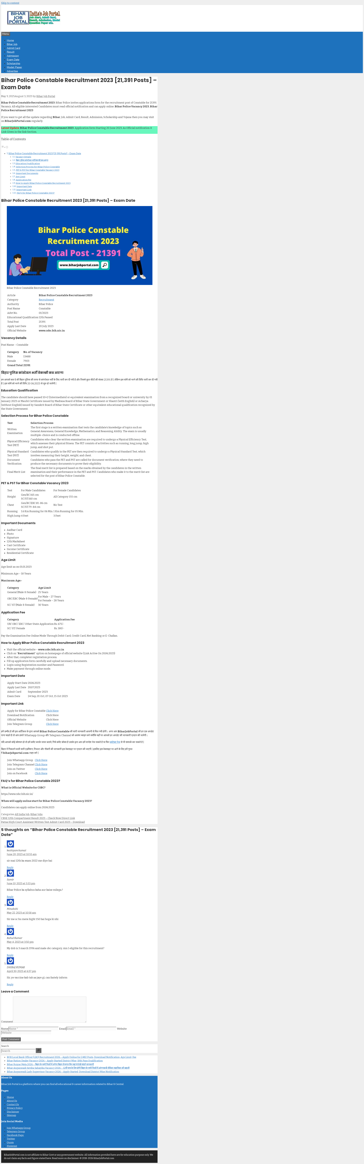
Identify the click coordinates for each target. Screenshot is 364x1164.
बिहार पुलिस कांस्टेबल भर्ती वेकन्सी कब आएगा (32, 160)
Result (10, 52)
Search (5, 1046)
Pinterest (12, 1146)
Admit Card (13, 48)
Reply (10, 867)
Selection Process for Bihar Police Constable (38, 167)
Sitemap (11, 1115)
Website (122, 1028)
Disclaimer (13, 1111)
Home (10, 40)
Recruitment (46, 299)
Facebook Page (15, 1135)
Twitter (11, 1138)
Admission (13, 55)
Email (62, 1028)
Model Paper (14, 67)
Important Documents (27, 173)
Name (4, 1028)
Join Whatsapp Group (19, 1127)
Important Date (24, 186)
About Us (12, 1100)
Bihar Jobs (36, 814)
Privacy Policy (15, 1108)
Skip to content (10, 3)
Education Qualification (28, 163)
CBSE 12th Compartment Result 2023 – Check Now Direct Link (38, 818)
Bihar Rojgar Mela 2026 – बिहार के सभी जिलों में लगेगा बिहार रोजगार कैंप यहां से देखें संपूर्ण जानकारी (50, 1064)
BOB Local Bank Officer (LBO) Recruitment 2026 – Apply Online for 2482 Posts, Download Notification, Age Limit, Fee (71, 1057)
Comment (7, 1021)
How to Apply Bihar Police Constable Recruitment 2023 (43, 183)
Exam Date (13, 59)
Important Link (24, 189)
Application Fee (23, 180)
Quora (10, 1142)
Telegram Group (16, 1131)
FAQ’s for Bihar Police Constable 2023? (36, 193)
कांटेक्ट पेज (115, 742)
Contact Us (13, 1104)
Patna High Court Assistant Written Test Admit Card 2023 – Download (43, 822)
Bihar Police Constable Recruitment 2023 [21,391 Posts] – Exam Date (45, 153)
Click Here (52, 710)
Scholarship (13, 63)
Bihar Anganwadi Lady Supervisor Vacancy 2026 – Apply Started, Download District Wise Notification (63, 1071)
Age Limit (20, 176)
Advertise (12, 71)
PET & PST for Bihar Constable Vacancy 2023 (37, 170)
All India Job (22, 814)
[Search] (38, 1050)
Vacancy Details (23, 157)
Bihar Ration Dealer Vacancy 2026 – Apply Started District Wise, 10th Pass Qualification (55, 1060)
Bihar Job (12, 44)
